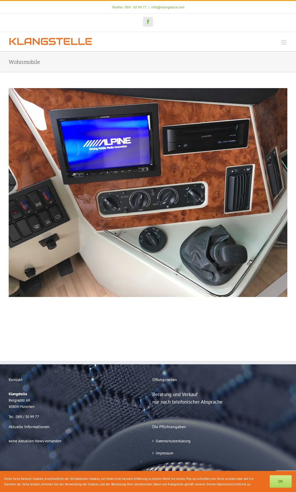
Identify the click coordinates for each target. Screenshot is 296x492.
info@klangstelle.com (167, 7)
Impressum (164, 453)
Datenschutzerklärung (173, 441)
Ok (280, 481)
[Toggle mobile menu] (284, 42)
